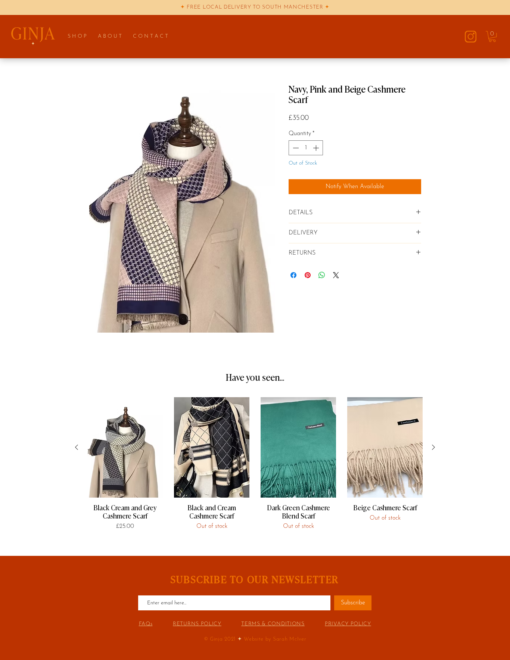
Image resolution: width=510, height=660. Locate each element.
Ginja (216, 639)
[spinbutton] (305, 148)
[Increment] (316, 148)
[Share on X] (336, 275)
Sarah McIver (289, 639)
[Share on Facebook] (293, 275)
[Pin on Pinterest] (307, 275)
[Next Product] (433, 447)
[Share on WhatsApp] (321, 275)
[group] (255, 464)
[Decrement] (295, 148)
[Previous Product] (76, 447)
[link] (492, 36)
